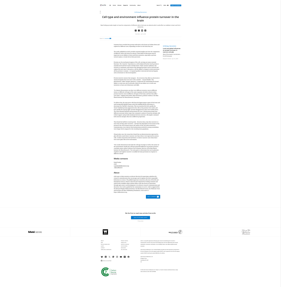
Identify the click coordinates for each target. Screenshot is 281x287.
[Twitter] (109, 257)
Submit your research (176, 5)
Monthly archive (125, 244)
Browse (119, 5)
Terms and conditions (106, 249)
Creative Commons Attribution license (167, 269)
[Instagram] (117, 257)
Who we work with (105, 244)
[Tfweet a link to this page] (139, 30)
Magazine (125, 5)
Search (158, 5)
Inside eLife (123, 242)
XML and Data (124, 249)
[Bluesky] (102, 257)
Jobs (102, 242)
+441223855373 (118, 168)
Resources (123, 247)
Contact (103, 247)
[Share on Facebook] (136, 30)
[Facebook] (128, 257)
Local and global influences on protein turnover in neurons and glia (171, 50)
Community (133, 5)
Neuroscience (143, 12)
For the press (124, 246)
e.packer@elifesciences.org (121, 166)
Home (114, 5)
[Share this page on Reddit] (145, 30)
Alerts (164, 5)
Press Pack (137, 34)
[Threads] (125, 257)
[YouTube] (121, 257)
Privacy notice (140, 221)
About (138, 5)
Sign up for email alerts (140, 217)
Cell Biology (137, 12)
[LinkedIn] (106, 257)
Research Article (167, 59)
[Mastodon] (113, 257)
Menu (110, 5)
